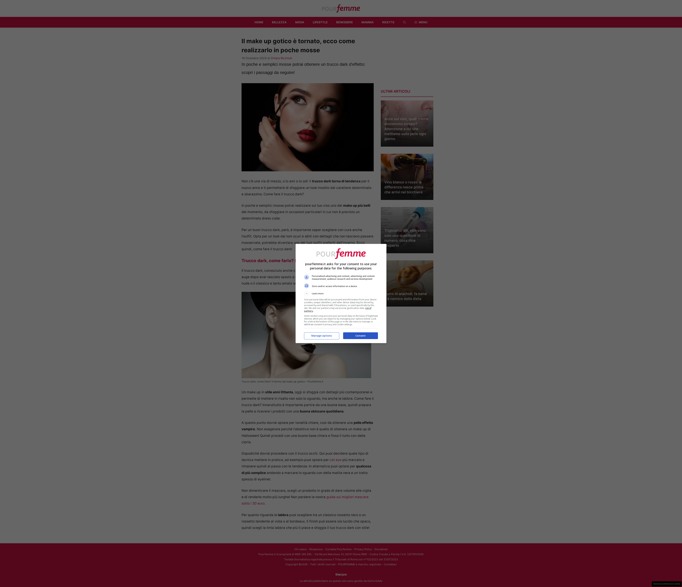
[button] (341, 293)
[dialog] (341, 293)
